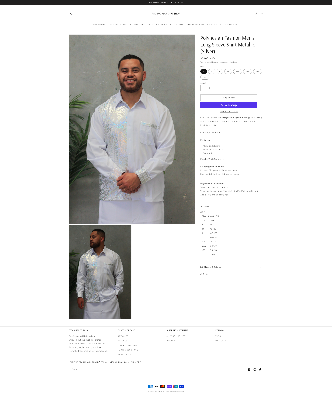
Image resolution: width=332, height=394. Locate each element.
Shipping (214, 62)
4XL (257, 71)
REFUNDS (171, 341)
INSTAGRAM (220, 341)
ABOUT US (122, 341)
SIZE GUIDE (123, 336)
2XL (237, 71)
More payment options (229, 111)
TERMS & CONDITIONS (128, 350)
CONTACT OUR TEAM (127, 345)
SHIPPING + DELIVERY (176, 336)
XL (228, 71)
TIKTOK (218, 336)
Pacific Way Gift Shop (162, 391)
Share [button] (206, 274)
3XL (247, 71)
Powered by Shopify (177, 391)
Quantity (203, 83)
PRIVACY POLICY (125, 354)
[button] (71, 14)
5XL (204, 77)
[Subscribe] (112, 369)
